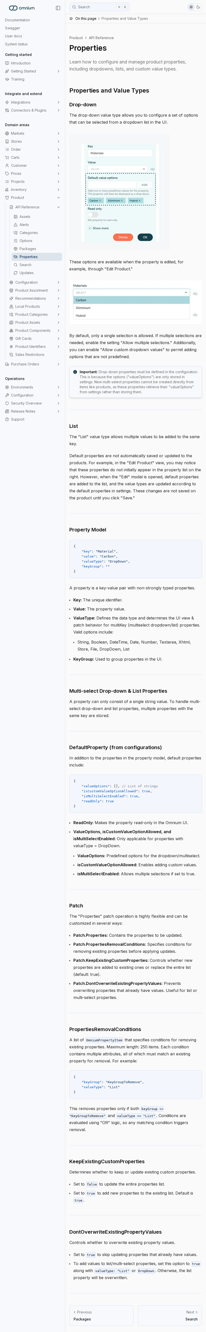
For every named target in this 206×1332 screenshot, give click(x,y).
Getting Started (23, 71)
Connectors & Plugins (28, 110)
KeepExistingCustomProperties (107, 1161)
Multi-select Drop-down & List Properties (118, 691)
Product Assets (27, 322)
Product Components (32, 330)
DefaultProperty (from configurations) (115, 747)
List (73, 426)
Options (26, 241)
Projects (18, 181)
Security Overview (26, 403)
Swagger (12, 28)
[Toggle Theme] (194, 7)
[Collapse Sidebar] (58, 8)
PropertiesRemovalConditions (105, 1029)
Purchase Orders (25, 364)
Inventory (19, 189)
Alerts (24, 224)
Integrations (20, 102)
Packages (28, 249)
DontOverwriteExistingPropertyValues (115, 1232)
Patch (76, 906)
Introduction (21, 63)
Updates (27, 273)
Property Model (87, 530)
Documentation (17, 20)
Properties (29, 257)
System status (16, 44)
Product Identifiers (30, 346)
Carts (15, 157)
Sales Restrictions (29, 354)
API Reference (27, 207)
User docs (13, 36)
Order (16, 149)
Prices (16, 173)
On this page (111, 18)
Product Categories (31, 314)
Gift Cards (23, 338)
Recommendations (30, 298)
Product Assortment (31, 290)
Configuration (26, 282)
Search (25, 265)
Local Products (27, 306)
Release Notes (23, 411)
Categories (29, 232)
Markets (17, 133)
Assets (25, 216)
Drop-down (82, 105)
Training (17, 79)
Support (17, 419)
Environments (22, 387)
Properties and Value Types (109, 90)
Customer (19, 165)
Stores (16, 141)
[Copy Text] (196, 546)
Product (17, 197)
